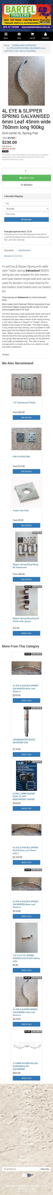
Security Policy (26, 1156)
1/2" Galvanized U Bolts (24, 402)
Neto (36, 1191)
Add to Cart (27, 177)
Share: (5, 138)
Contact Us (26, 1129)
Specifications (24, 250)
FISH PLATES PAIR (21, 456)
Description (9, 250)
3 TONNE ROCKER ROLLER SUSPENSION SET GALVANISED (25, 1066)
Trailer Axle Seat (21, 510)
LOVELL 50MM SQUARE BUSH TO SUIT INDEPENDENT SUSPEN (24, 796)
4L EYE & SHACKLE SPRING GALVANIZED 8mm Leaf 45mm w (25, 688)
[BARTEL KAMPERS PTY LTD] (26, 16)
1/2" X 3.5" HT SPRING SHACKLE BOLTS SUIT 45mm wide (26, 958)
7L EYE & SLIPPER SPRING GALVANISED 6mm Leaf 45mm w (25, 1012)
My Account (26, 1096)
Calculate (27, 219)
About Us (26, 1117)
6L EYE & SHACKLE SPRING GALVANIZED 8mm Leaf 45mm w (25, 904)
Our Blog (26, 1123)
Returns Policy (26, 1150)
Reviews (8, 256)
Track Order (26, 1102)
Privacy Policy (26, 1144)
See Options (26, 417)
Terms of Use (26, 1138)
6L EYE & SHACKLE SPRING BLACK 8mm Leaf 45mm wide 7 (25, 850)
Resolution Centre (26, 1108)
